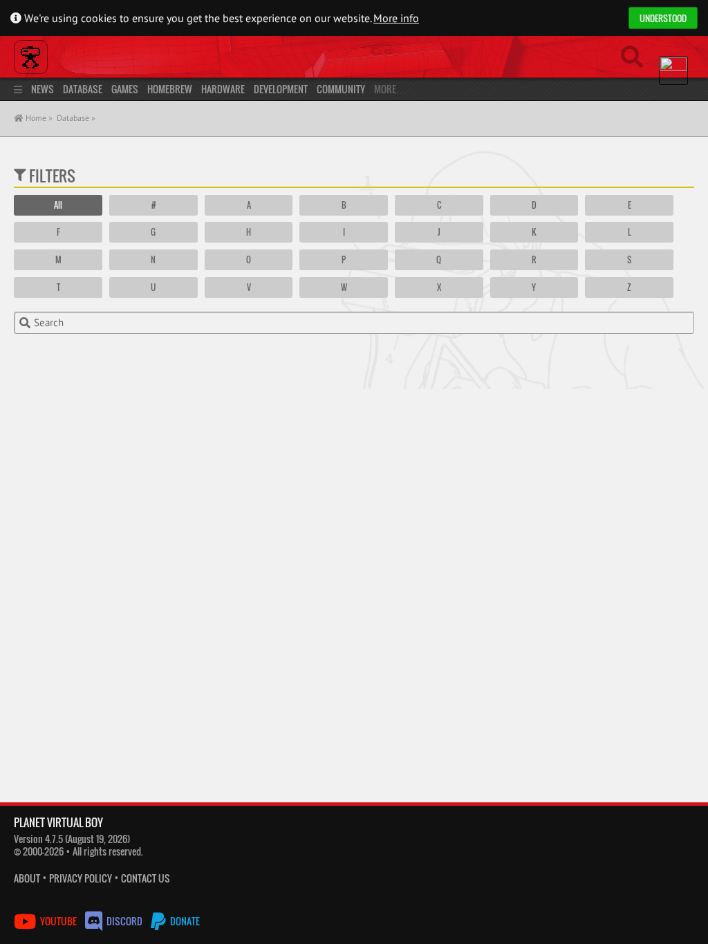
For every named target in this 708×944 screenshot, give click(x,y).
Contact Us (145, 878)
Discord (124, 921)
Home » (38, 118)
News (42, 89)
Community (341, 89)
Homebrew (169, 89)
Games (124, 89)
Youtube (58, 921)
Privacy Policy (80, 878)
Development (281, 89)
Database (82, 89)
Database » (76, 118)
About (27, 878)
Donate (184, 921)
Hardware (223, 89)
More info (396, 18)
